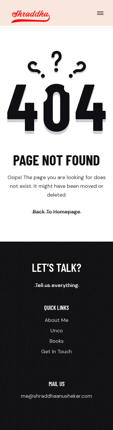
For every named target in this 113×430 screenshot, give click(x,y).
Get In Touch (56, 351)
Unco (56, 330)
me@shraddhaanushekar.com (56, 395)
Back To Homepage (56, 211)
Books (57, 341)
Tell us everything (56, 285)
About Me (56, 320)
